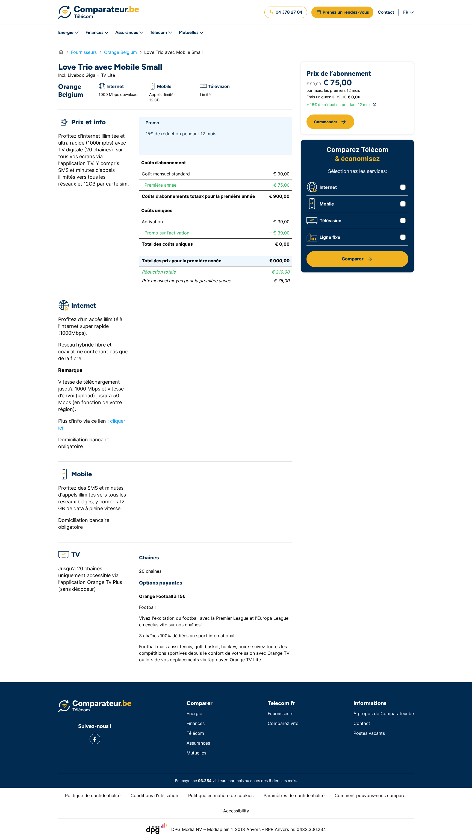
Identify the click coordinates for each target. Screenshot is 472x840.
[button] (285, 12)
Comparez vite (283, 723)
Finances (94, 32)
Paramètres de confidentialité (294, 795)
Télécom (158, 32)
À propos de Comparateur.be (383, 713)
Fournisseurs (280, 713)
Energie (65, 32)
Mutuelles (188, 32)
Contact (386, 12)
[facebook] (95, 739)
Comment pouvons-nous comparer (371, 795)
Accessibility (236, 810)
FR (405, 12)
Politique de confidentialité (92, 795)
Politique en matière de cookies (220, 795)
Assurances (126, 32)
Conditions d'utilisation (154, 795)
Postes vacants (369, 733)
